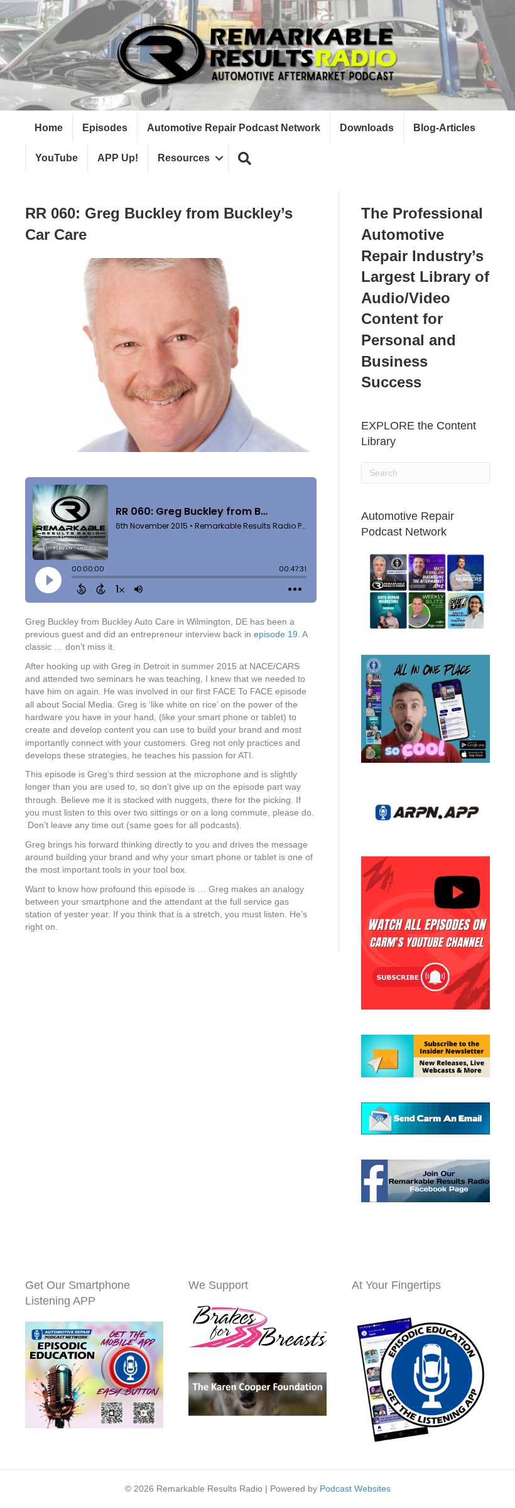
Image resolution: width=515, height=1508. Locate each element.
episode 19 (276, 634)
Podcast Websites (355, 1489)
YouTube (56, 158)
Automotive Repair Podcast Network (233, 127)
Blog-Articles (444, 127)
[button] (245, 159)
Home (49, 127)
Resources (184, 158)
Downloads (367, 127)
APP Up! (117, 158)
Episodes (104, 127)
